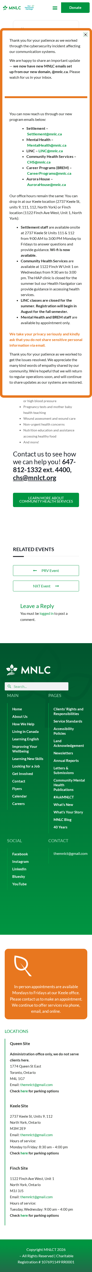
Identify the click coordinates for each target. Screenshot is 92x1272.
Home (17, 709)
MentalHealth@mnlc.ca (46, 145)
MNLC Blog (62, 820)
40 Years (60, 827)
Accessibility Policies (64, 731)
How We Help (23, 724)
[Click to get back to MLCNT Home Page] (28, 670)
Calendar (19, 796)
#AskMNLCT (64, 797)
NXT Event (41, 586)
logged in (47, 614)
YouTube (19, 884)
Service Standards (68, 721)
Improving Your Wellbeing (24, 749)
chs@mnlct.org (34, 478)
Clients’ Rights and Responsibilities (69, 711)
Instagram (20, 862)
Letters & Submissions (64, 770)
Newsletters (63, 753)
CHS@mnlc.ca (38, 162)
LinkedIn (19, 869)
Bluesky (18, 877)
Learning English (25, 739)
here (24, 1091)
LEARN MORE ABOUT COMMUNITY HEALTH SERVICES (46, 500)
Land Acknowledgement (69, 743)
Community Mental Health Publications (69, 785)
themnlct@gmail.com (71, 853)
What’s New (63, 805)
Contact (18, 781)
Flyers (17, 789)
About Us (20, 717)
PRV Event (50, 570)
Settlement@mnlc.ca (44, 134)
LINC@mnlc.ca (50, 150)
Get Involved (22, 774)
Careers (18, 804)
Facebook (20, 854)
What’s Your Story (68, 812)
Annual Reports (66, 761)
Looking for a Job (26, 766)
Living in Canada (25, 732)
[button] (55, 7)
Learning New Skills (27, 759)
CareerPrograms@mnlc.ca (49, 173)
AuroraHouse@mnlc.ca (46, 184)
